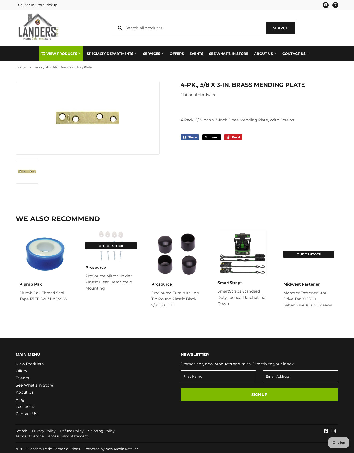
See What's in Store (34, 385)
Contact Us (294, 54)
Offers (177, 54)
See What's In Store (228, 54)
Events (196, 54)
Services (152, 54)
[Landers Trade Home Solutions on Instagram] (334, 431)
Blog (20, 399)
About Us (264, 54)
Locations (25, 406)
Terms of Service (30, 436)
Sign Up (259, 394)
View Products (62, 54)
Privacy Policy (44, 431)
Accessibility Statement (68, 436)
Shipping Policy (101, 431)
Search (284, 28)
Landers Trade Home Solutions (54, 449)
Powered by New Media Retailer (111, 449)
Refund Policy (72, 431)
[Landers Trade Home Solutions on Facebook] (326, 431)
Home (21, 67)
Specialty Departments (110, 54)
